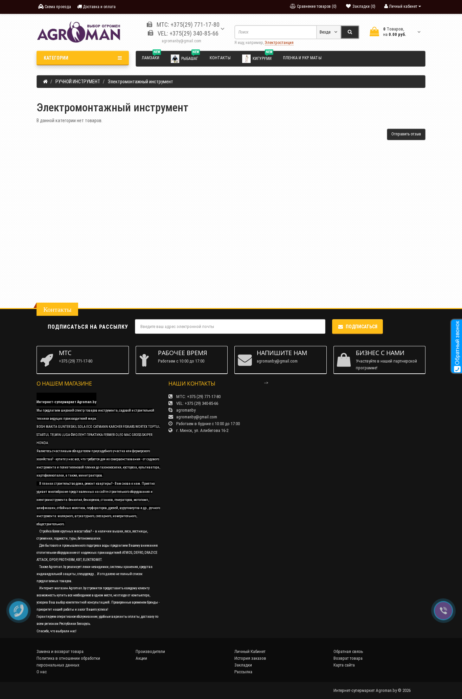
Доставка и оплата (99, 6)
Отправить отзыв (406, 134)
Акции (141, 658)
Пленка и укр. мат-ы (302, 58)
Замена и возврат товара (60, 651)
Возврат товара (348, 658)
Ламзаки (151, 56)
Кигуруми (262, 57)
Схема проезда (57, 6)
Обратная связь (348, 651)
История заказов (250, 658)
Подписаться (361, 326)
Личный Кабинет (249, 651)
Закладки (243, 665)
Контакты (220, 58)
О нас (42, 671)
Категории (56, 58)
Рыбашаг (190, 57)
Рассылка (243, 671)
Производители (150, 651)
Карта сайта (344, 665)
